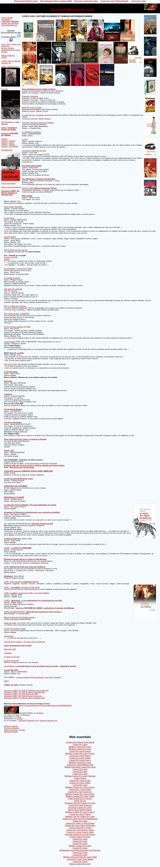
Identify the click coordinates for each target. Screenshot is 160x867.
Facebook (39, 713)
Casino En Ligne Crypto (80, 780)
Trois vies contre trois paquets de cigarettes (38, 123)
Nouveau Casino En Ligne (80, 807)
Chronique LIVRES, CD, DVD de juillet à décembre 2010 (24, 698)
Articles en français (11, 726)
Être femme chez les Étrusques (22, 467)
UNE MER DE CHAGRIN (13, 289)
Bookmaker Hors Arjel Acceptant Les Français (80, 850)
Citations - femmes (8, 145)
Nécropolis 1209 (10, 649)
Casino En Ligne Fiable (80, 758)
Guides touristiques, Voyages (14, 730)
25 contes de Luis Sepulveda (24, 642)
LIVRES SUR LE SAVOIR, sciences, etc (11, 62)
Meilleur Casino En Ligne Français (80, 776)
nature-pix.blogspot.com (48, 720)
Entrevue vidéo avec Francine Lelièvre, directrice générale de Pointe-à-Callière (34, 465)
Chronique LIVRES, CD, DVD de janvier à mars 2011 (23, 696)
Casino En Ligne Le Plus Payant (80, 823)
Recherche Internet (11, 732)
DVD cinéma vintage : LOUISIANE (16, 314)
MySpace (26, 715)
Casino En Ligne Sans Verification (80, 825)
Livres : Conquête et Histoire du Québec (9, 129)
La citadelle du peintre (12, 278)
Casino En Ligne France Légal (80, 830)
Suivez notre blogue (8, 183)
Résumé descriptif (10, 606)
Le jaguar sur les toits (12, 657)
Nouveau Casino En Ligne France (80, 834)
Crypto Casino (80, 778)
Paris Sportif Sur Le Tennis (80, 798)
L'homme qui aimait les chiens (15, 629)
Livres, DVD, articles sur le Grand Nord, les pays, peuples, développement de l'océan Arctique (11, 48)
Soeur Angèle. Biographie (13, 207)
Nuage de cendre (10, 623)
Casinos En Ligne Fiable (80, 789)
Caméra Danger (9, 342)
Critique (7, 259)
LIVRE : (24, 567)
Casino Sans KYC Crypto (80, 828)
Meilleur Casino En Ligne (80, 747)
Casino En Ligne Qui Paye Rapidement (80, 819)
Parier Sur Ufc (80, 801)
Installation (8, 653)
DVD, (15, 306)
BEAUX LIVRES (39, 188)
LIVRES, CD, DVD (11, 685)
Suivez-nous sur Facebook (11, 187)
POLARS (4, 89)
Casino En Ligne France (80, 751)
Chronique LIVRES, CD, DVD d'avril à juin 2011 (21, 694)
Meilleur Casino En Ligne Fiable (80, 796)
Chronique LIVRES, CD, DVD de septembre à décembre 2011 (10, 193)
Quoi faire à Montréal (11, 728)
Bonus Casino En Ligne (80, 864)
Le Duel (25, 139)
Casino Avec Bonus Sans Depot (80, 742)
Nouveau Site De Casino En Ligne (80, 803)
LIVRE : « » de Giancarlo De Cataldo (22, 587)
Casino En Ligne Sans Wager (80, 859)
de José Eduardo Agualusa (19, 617)
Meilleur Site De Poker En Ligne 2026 (80, 857)
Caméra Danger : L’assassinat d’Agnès (18, 269)
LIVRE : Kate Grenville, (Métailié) (21, 582)
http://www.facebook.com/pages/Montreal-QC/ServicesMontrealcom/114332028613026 (40, 705)
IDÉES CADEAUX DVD (9, 67)
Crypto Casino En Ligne (80, 837)
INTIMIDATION (6, 150)
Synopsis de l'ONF (11, 257)
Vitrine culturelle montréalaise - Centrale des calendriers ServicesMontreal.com (10, 21)
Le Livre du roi (9, 218)
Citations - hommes (8, 141)
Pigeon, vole (9, 450)
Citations (4, 139)
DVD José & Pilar (10, 364)
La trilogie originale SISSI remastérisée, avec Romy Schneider (38, 677)
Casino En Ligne (80, 744)
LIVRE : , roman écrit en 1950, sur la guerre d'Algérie (26, 593)
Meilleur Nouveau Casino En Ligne (80, 767)
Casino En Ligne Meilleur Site (80, 765)
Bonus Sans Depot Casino (80, 810)
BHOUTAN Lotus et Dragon (32, 108)
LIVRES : (33, 600)
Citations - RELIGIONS (9, 146)
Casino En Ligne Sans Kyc (80, 792)
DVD (15, 250)
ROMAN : (18, 548)
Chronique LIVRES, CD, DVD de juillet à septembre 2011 (24, 692)
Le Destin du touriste (11, 660)
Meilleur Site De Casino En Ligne (80, 816)
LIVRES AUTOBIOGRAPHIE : (33, 612)
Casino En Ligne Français (80, 805)
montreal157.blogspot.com (28, 720)
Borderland (8, 576)
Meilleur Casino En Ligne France (80, 753)
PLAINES (35, 93)
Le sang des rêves (11, 670)
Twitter (18, 717)
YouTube (19, 719)
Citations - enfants (7, 143)
